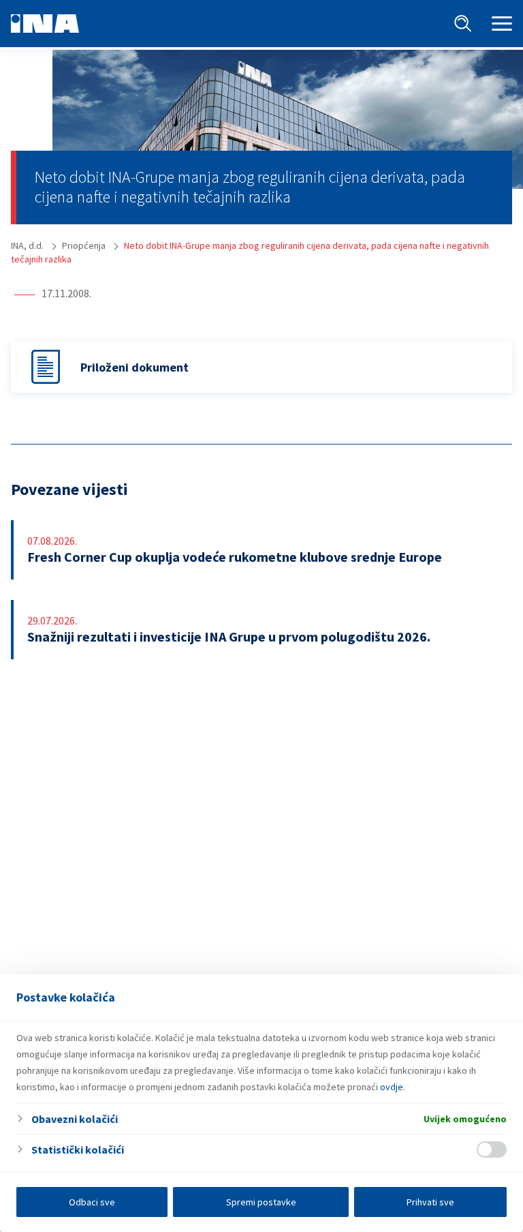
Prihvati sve (430, 1202)
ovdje (391, 1087)
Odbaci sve (92, 1202)
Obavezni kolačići (74, 1119)
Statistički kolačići (77, 1149)
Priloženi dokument (134, 367)
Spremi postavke (261, 1202)
